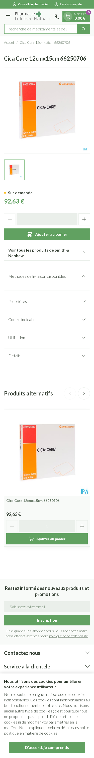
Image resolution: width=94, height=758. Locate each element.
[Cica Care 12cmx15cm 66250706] (47, 453)
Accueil (9, 42)
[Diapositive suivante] (84, 393)
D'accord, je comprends (47, 747)
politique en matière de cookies (30, 733)
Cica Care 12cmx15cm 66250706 (32, 500)
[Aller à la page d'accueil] (33, 16)
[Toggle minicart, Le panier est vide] (67, 16)
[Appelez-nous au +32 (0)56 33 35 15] (56, 16)
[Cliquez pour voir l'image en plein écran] (47, 110)
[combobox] (40, 29)
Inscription (47, 620)
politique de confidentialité (68, 636)
